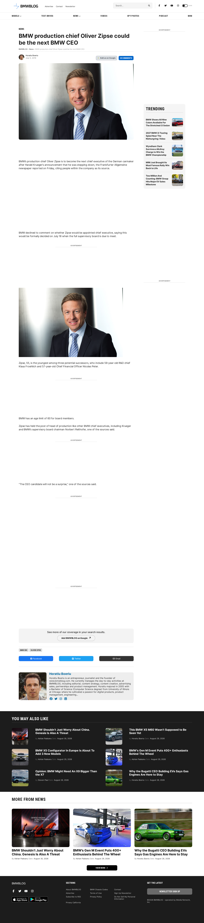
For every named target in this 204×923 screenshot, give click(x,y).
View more (101, 868)
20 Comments (126, 58)
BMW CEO (23, 650)
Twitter (77, 658)
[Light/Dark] (185, 5)
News (75, 16)
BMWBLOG (23, 49)
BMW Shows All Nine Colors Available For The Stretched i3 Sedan (158, 122)
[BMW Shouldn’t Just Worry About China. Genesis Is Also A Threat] (20, 729)
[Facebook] (159, 5)
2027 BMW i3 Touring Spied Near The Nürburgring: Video (157, 136)
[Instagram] (178, 5)
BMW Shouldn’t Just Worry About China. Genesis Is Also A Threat (62, 731)
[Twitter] (165, 5)
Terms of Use (96, 893)
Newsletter (70, 6)
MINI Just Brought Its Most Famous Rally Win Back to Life (157, 165)
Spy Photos (133, 16)
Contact (59, 6)
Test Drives (47, 16)
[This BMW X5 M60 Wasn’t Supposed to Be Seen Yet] (114, 729)
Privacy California (73, 902)
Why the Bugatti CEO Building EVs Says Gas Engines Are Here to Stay (158, 773)
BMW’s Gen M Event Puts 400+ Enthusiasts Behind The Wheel (97, 852)
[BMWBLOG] (34, 883)
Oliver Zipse (36, 650)
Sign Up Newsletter (122, 893)
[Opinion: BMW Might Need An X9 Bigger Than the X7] (20, 771)
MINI (190, 16)
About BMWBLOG (73, 889)
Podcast (163, 16)
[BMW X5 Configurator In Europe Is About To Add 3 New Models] (20, 750)
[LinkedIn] (65, 698)
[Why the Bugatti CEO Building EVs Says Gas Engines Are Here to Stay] (114, 771)
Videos (103, 16)
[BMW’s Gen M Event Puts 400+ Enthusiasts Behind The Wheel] (114, 750)
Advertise (49, 6)
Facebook (37, 658)
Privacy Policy (96, 897)
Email (117, 658)
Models (15, 16)
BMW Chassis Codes (99, 889)
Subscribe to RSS (73, 897)
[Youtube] (171, 5)
